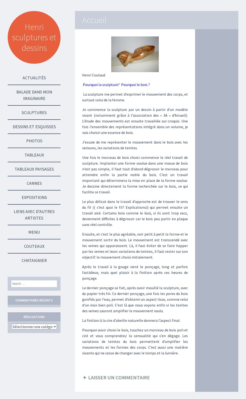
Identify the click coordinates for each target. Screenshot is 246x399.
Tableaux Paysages (34, 169)
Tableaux (34, 155)
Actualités (34, 78)
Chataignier (34, 260)
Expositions (34, 197)
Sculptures (34, 112)
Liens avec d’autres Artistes (34, 215)
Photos (34, 141)
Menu (34, 232)
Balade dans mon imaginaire (34, 95)
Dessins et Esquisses (34, 126)
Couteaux (34, 246)
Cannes (34, 183)
